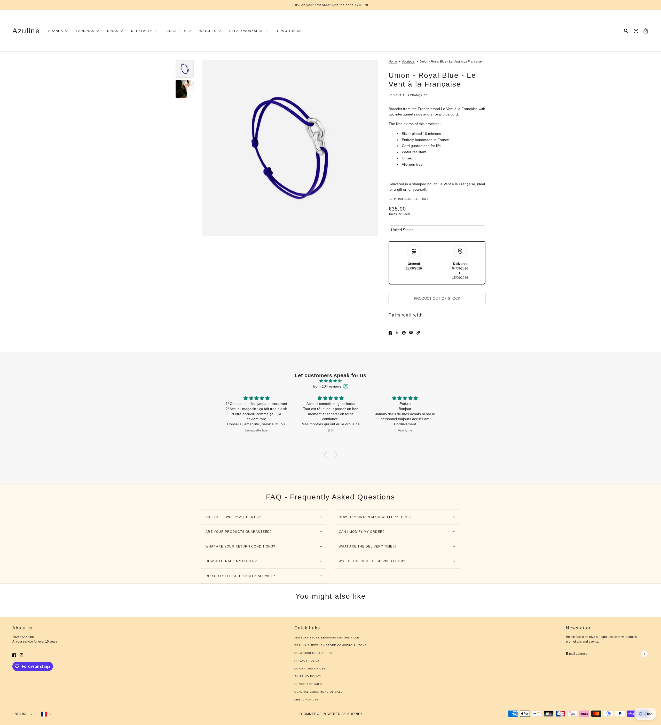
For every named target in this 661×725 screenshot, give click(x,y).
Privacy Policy (307, 660)
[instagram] (21, 655)
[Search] (626, 31)
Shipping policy (307, 676)
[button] (418, 332)
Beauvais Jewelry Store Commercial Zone (330, 645)
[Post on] (397, 332)
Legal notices (306, 699)
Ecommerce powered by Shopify (331, 714)
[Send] (644, 653)
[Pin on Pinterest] (404, 332)
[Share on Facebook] (390, 332)
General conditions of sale (318, 691)
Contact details (308, 684)
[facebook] (14, 655)
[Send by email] (411, 332)
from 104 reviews (327, 386)
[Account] (636, 31)
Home (393, 61)
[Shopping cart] (646, 31)
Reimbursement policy (313, 653)
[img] (330, 381)
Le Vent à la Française (408, 95)
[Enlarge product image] (290, 148)
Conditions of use (310, 668)
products (408, 61)
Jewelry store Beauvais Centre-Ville (326, 637)
